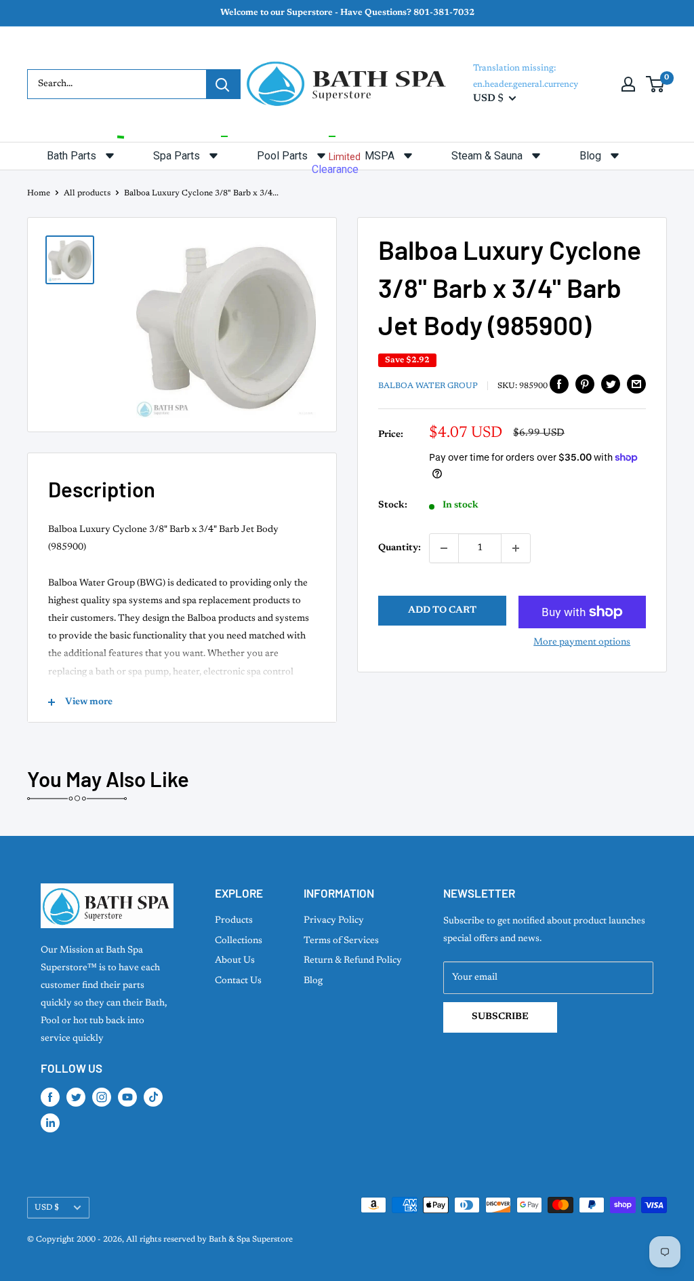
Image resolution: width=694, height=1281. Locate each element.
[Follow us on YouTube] (127, 1097)
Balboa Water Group (428, 386)
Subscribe (500, 1017)
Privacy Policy (334, 920)
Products (234, 920)
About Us (235, 960)
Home (38, 193)
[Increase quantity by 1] (516, 548)
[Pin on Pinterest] (584, 384)
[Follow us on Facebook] (50, 1097)
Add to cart (442, 610)
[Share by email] (636, 384)
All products (87, 193)
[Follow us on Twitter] (75, 1097)
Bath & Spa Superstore (251, 1240)
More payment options (581, 642)
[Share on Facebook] (559, 384)
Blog (313, 981)
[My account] (628, 84)
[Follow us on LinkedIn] (50, 1122)
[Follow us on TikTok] (153, 1097)
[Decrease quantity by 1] (444, 548)
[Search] (223, 84)
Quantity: (399, 548)
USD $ (47, 1208)
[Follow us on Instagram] (101, 1097)
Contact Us (238, 981)
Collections (238, 941)
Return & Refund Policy (353, 960)
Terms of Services (341, 941)
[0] (655, 84)
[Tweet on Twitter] (610, 384)
